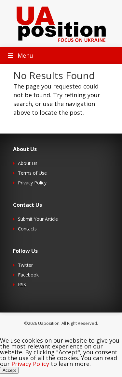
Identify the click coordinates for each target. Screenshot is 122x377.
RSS (22, 284)
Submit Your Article (38, 219)
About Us (27, 163)
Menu (25, 55)
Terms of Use (32, 173)
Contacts (27, 229)
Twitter (25, 265)
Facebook (28, 275)
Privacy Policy (32, 183)
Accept (9, 370)
